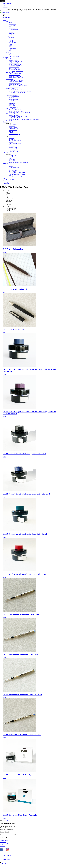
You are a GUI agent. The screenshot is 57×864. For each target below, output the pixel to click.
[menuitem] (30, 5)
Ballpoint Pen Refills (11, 113)
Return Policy (3, 842)
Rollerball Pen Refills (11, 108)
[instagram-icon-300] (7, 850)
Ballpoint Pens (9, 79)
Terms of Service (4, 843)
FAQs (1, 844)
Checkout (5, 7)
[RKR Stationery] (4, 12)
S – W (7, 52)
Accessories (9, 164)
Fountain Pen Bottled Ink (12, 95)
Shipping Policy (3, 840)
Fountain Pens (9, 59)
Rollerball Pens (9, 72)
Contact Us (2, 846)
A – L (7, 21)
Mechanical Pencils (10, 88)
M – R (7, 36)
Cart (4, 5)
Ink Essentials (9, 120)
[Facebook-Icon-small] (1, 850)
